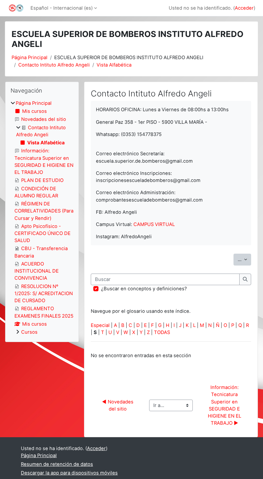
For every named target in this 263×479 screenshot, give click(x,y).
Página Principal (29, 57)
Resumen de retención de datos (57, 464)
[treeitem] (42, 218)
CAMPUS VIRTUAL (154, 224)
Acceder (244, 8)
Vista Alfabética (114, 65)
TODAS (162, 332)
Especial (100, 325)
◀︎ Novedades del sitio (118, 405)
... (244, 259)
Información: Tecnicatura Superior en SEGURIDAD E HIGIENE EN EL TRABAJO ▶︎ (225, 405)
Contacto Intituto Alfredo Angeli (54, 65)
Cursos (29, 332)
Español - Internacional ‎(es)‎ (61, 8)
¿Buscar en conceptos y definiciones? (144, 289)
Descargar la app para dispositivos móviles (69, 473)
